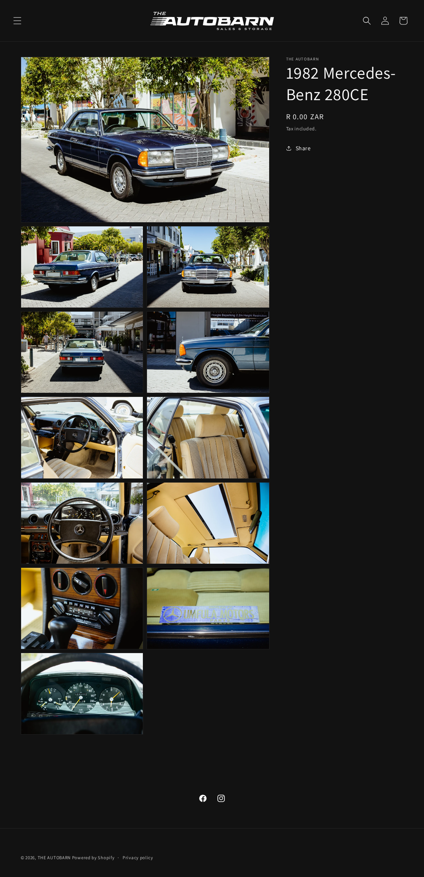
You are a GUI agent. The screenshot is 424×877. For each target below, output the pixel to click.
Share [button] (303, 148)
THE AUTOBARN (54, 857)
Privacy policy (138, 857)
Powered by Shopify (93, 857)
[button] (17, 21)
